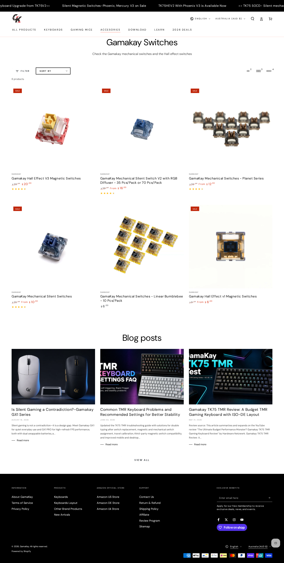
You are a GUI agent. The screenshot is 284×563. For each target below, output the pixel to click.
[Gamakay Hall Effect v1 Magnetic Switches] (230, 246)
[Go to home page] (17, 19)
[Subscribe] (270, 498)
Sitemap (144, 526)
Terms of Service (22, 503)
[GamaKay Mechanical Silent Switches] (53, 246)
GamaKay (24, 546)
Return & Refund (150, 503)
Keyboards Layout (65, 503)
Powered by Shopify (21, 551)
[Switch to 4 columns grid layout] (268, 70)
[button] (252, 19)
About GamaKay (22, 497)
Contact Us (146, 497)
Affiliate (144, 514)
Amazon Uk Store (108, 509)
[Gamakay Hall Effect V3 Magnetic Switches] (53, 128)
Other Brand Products (68, 509)
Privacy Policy (20, 509)
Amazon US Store (108, 497)
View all (142, 460)
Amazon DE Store (108, 503)
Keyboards (61, 497)
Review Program (149, 520)
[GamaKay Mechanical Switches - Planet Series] (230, 128)
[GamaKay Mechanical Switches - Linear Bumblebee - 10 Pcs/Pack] (142, 246)
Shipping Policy (148, 509)
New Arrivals (62, 514)
